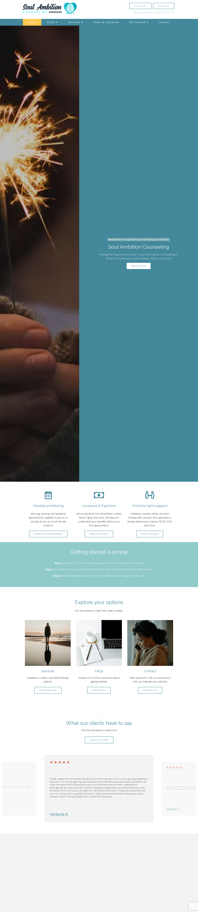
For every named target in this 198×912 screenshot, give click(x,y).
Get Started (137, 22)
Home (32, 22)
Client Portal (140, 6)
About (51, 22)
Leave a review (99, 740)
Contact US (150, 690)
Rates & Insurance (106, 22)
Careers (164, 22)
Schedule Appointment (48, 534)
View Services (149, 534)
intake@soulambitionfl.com (145, 12)
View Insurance (99, 534)
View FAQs (99, 690)
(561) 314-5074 (167, 12)
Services (74, 22)
